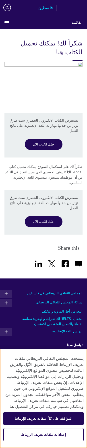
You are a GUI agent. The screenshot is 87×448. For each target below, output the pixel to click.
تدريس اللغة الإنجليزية (67, 331)
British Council (71, 8)
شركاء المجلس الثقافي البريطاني (59, 302)
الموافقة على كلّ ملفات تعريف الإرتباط (43, 418)
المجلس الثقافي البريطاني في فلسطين (55, 293)
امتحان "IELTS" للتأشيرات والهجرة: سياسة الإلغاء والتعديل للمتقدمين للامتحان (52, 321)
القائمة (77, 22)
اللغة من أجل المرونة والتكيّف (62, 311)
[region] (43, 398)
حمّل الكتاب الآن (43, 144)
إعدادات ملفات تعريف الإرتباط (43, 434)
